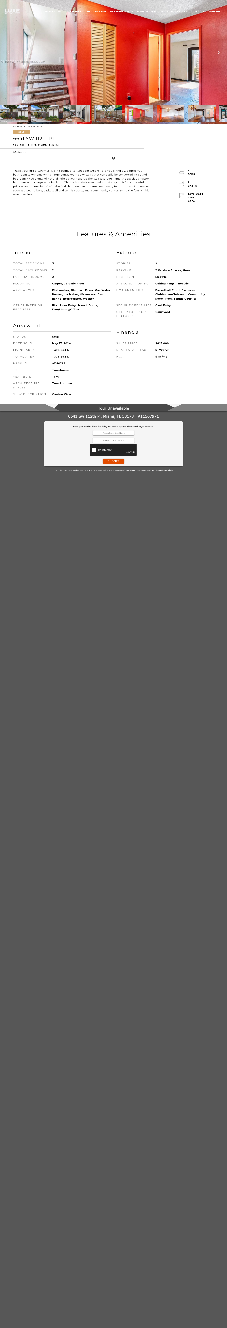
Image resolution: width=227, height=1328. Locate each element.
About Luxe (52, 11)
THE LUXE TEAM (95, 11)
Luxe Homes (73, 11)
